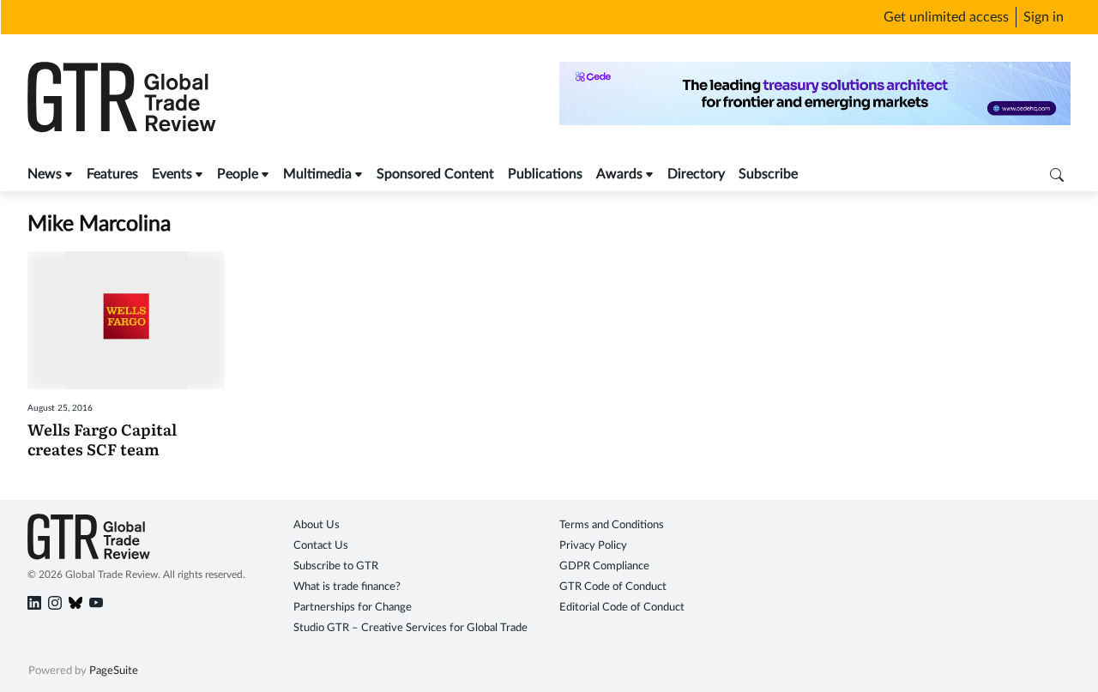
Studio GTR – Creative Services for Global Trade (410, 628)
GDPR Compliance (604, 566)
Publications (545, 174)
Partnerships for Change (352, 607)
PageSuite (113, 671)
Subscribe (768, 174)
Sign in (1043, 17)
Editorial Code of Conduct (622, 607)
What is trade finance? (347, 587)
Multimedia (317, 174)
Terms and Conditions (611, 525)
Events (172, 174)
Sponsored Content (435, 174)
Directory (696, 174)
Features (112, 174)
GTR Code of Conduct (613, 587)
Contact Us (320, 545)
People (237, 174)
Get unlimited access (946, 17)
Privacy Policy (593, 545)
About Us (316, 525)
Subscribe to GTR (335, 566)
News (44, 174)
